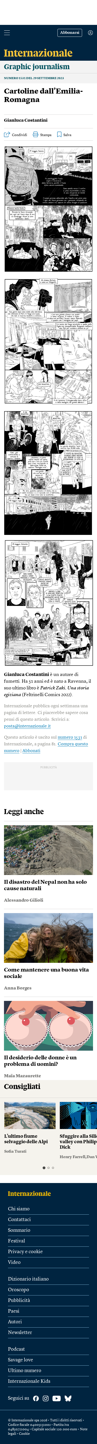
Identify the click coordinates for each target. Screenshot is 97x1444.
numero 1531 (70, 737)
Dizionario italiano (28, 1279)
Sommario (19, 1230)
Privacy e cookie (25, 1251)
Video (14, 1262)
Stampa (45, 135)
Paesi (13, 1311)
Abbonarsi (69, 33)
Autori (15, 1322)
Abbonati (31, 751)
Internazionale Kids (29, 1381)
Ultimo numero (24, 1370)
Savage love (20, 1360)
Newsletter (20, 1332)
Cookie (24, 1434)
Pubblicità (19, 1300)
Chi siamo (19, 1209)
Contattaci (19, 1219)
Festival (16, 1241)
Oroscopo (18, 1290)
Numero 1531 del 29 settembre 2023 (34, 78)
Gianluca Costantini (26, 120)
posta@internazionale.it (27, 726)
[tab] (44, 1167)
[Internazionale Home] (31, 1193)
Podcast (16, 1349)
